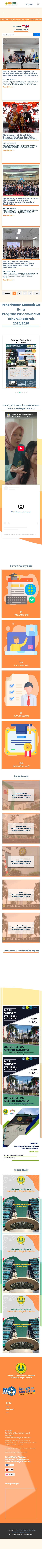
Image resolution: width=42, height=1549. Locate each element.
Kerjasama (10, 1409)
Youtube (10, 1469)
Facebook (10, 1465)
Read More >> (8, 87)
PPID (7, 1406)
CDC (7, 1412)
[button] (3, 13)
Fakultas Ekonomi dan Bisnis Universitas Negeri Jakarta (23, 1531)
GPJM (8, 1403)
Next (36, 293)
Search (36, 35)
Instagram (11, 1474)
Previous (7, 293)
